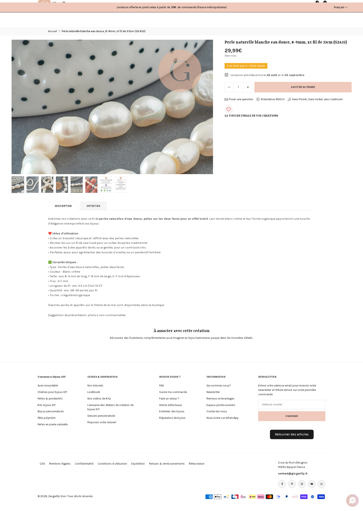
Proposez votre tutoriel (101, 422)
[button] (203, 107)
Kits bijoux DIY (47, 405)
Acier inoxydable (48, 385)
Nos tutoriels (95, 385)
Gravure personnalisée (101, 415)
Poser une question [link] (241, 99)
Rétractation (197, 463)
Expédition (138, 463)
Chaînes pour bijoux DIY (52, 392)
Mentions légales (59, 463)
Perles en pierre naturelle (53, 424)
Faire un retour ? (169, 398)
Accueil (52, 31)
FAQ (161, 385)
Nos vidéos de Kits (99, 398)
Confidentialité (84, 463)
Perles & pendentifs (50, 398)
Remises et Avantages (220, 398)
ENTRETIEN (93, 206)
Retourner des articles (292, 434)
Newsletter (213, 392)
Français (339, 7)
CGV (42, 463)
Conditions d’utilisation (112, 463)
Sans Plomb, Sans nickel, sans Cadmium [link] (317, 99)
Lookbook (93, 392)
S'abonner (291, 416)
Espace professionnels (220, 405)
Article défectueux (170, 405)
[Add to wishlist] (229, 109)
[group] (112, 107)
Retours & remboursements (167, 463)
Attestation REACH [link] (272, 99)
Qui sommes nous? (218, 385)
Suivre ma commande (173, 392)
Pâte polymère (46, 417)
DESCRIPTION (63, 206)
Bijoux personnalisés (51, 411)
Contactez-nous (216, 411)
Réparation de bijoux (172, 417)
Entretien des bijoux (171, 411)
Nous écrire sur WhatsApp (222, 417)
